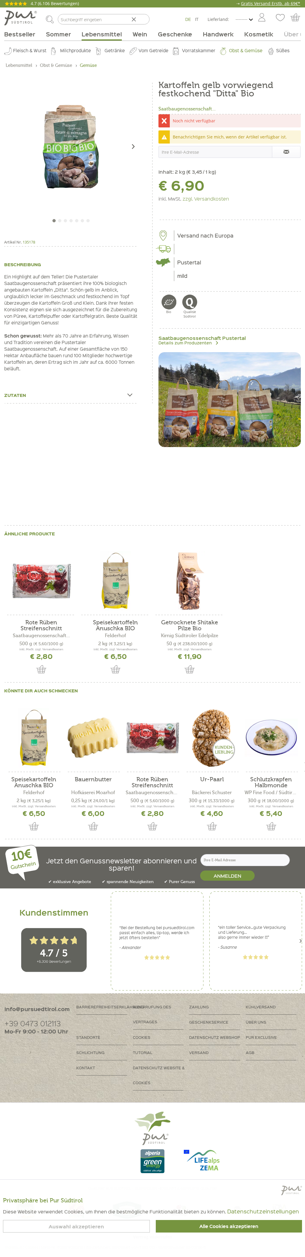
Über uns (256, 1022)
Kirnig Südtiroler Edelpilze (189, 635)
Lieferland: (218, 19)
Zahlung (199, 1006)
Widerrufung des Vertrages (152, 1014)
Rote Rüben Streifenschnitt (41, 625)
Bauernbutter (93, 780)
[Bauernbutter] (93, 738)
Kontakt (85, 1067)
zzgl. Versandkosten (206, 198)
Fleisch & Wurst (29, 50)
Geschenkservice (208, 1022)
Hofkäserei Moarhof (93, 792)
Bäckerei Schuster (212, 792)
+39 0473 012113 (32, 1023)
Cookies (141, 1037)
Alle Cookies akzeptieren (228, 1226)
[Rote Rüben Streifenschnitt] (41, 581)
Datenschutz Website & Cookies (159, 1075)
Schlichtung (90, 1052)
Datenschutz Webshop (214, 1037)
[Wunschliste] (279, 18)
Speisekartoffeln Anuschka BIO (115, 625)
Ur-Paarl (212, 780)
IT (197, 19)
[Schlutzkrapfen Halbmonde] (271, 738)
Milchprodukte (75, 50)
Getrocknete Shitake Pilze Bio (189, 625)
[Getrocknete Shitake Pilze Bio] (189, 581)
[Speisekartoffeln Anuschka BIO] (115, 581)
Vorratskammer (198, 50)
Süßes (283, 50)
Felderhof (115, 635)
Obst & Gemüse (245, 50)
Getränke (115, 50)
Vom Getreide (153, 50)
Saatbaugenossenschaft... (187, 109)
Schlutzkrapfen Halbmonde (271, 782)
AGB (250, 1052)
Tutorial (142, 1052)
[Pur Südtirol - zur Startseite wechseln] (20, 17)
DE (188, 19)
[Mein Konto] (262, 18)
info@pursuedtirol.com (37, 1009)
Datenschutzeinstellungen (263, 1211)
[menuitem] (261, 18)
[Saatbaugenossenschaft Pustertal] (229, 399)
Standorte (88, 1037)
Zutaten (15, 395)
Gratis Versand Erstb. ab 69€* (270, 3)
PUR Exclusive (261, 1037)
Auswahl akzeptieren (76, 1226)
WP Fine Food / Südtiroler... (271, 792)
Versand (198, 1052)
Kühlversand (261, 1006)
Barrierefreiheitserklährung (104, 1006)
